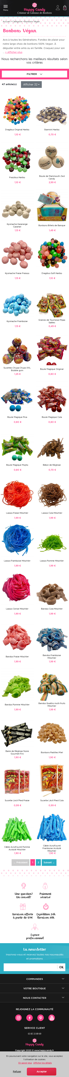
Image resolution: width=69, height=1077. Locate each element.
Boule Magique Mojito (17, 465)
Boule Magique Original (51, 369)
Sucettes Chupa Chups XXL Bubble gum (17, 369)
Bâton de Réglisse (52, 465)
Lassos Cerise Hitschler (17, 608)
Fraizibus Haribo (17, 177)
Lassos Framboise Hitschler (17, 560)
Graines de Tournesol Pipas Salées (51, 321)
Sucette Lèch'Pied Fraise (17, 800)
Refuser (17, 1071)
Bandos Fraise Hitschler (17, 656)
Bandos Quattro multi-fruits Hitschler (51, 704)
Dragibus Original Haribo (17, 129)
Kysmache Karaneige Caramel (17, 225)
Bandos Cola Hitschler (52, 608)
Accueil (6, 21)
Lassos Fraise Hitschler (17, 513)
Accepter (42, 1071)
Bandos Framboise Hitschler (52, 656)
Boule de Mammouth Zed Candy (52, 177)
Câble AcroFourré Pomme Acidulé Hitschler (17, 848)
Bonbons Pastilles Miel (52, 752)
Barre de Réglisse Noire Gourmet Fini (17, 752)
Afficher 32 (30, 84)
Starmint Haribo (51, 129)
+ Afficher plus (13, 52)
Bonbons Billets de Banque (51, 225)
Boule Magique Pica (17, 417)
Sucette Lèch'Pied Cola (51, 800)
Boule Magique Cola (52, 417)
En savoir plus (25, 1063)
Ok (61, 967)
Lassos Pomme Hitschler (52, 560)
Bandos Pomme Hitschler (17, 704)
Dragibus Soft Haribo (52, 273)
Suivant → (49, 862)
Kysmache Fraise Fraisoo (17, 273)
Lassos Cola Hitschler (52, 513)
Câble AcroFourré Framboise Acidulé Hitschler (52, 848)
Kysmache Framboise (17, 321)
